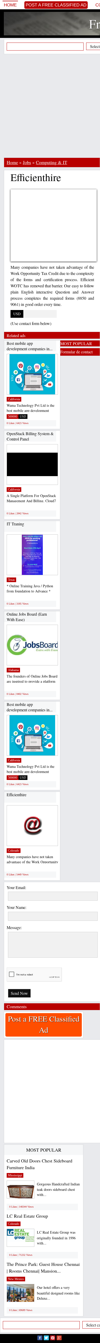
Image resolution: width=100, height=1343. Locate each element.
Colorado (13, 850)
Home (10, 5)
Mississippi (15, 1175)
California (14, 399)
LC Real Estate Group (27, 1216)
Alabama (13, 670)
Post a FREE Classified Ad (56, 5)
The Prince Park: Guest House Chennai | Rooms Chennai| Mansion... (43, 1267)
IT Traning (15, 523)
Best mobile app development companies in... (30, 346)
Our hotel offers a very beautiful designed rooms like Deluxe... (58, 1293)
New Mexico (16, 1279)
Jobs (27, 162)
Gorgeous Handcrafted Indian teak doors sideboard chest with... (58, 1189)
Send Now (19, 993)
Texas (11, 580)
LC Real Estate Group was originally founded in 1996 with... (56, 1238)
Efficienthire (16, 794)
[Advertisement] (50, 105)
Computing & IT (51, 162)
